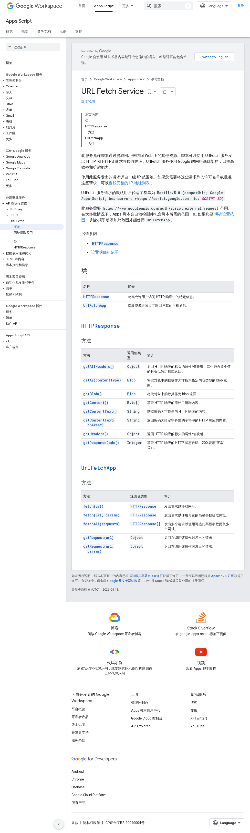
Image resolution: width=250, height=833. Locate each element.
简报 (193, 710)
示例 (63, 31)
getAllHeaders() (98, 366)
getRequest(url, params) (98, 549)
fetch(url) (93, 506)
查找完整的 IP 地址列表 (129, 183)
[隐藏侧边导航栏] (59, 824)
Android (78, 771)
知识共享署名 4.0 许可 (147, 576)
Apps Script (104, 6)
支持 (78, 31)
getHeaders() (95, 434)
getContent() (95, 402)
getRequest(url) (98, 537)
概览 (9, 31)
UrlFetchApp (94, 305)
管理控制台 (139, 703)
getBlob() (92, 393)
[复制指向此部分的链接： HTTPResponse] (126, 326)
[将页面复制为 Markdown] (164, 92)
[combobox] (168, 5)
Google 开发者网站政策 (124, 581)
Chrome (78, 779)
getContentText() (100, 411)
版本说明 (88, 101)
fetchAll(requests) (101, 524)
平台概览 (78, 709)
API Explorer (140, 726)
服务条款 (78, 740)
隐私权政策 (91, 823)
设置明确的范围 (104, 252)
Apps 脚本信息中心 (145, 710)
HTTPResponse (105, 243)
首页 (81, 6)
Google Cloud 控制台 (146, 718)
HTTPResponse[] (145, 524)
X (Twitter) (198, 718)
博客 (193, 703)
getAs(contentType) (102, 380)
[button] (32, 80)
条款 (75, 823)
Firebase (78, 787)
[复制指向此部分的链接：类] (92, 271)
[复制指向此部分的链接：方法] (96, 341)
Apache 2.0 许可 (222, 576)
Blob (131, 380)
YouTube (197, 726)
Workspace (48, 6)
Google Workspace (108, 79)
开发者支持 (80, 732)
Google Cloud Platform (89, 795)
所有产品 (78, 803)
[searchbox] (33, 47)
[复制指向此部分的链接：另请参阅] (102, 234)
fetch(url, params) (101, 515)
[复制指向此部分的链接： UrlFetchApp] (122, 468)
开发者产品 (80, 717)
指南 (24, 31)
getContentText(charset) (99, 422)
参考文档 (44, 31)
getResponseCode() (101, 442)
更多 (125, 6)
